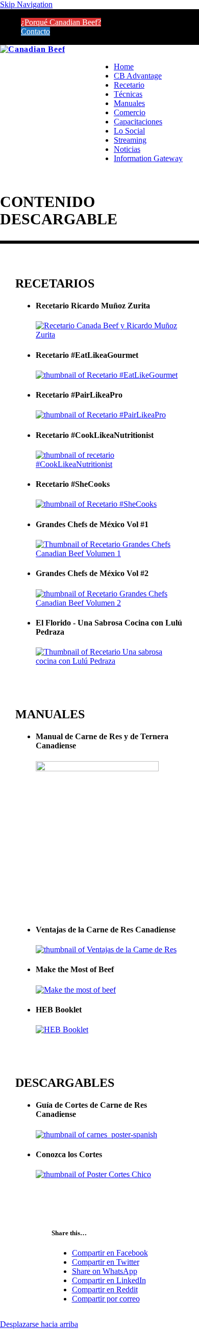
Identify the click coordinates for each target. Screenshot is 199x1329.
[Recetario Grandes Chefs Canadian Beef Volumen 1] (110, 553)
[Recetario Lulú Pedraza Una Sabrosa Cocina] (110, 661)
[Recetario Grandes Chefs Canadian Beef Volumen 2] (110, 602)
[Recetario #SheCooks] (96, 504)
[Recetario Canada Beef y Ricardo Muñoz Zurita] (110, 334)
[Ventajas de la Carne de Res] (106, 949)
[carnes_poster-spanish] (96, 1134)
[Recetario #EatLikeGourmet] (107, 375)
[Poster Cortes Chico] (93, 1174)
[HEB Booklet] (62, 1029)
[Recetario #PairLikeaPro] (101, 414)
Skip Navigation (26, 4)
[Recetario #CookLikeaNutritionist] (110, 464)
